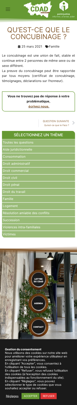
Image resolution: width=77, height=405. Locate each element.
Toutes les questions (18, 142)
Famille (8, 199)
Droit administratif (16, 164)
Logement (10, 206)
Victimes (9, 234)
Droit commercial (16, 171)
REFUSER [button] (48, 396)
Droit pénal (11, 185)
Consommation (14, 156)
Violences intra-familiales (21, 227)
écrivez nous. (38, 106)
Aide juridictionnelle (17, 149)
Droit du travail (14, 192)
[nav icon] (8, 9)
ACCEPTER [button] (30, 396)
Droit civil (10, 178)
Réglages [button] (12, 396)
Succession (11, 220)
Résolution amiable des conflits (26, 213)
